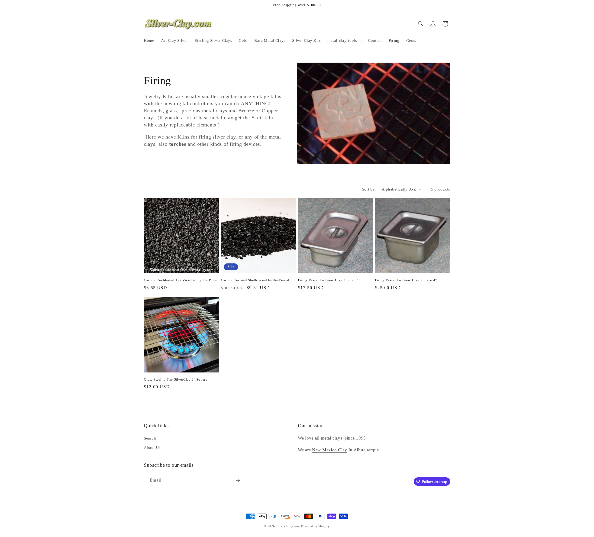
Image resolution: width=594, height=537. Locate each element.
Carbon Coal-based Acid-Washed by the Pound (181, 280)
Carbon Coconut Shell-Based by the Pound (255, 280)
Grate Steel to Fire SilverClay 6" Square (175, 379)
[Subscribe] (238, 480)
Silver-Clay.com (288, 526)
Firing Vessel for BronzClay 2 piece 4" (406, 280)
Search (150, 438)
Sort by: (369, 189)
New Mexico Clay (329, 449)
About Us (152, 447)
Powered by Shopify (315, 526)
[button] (344, 40)
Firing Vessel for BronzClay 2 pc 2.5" (328, 280)
